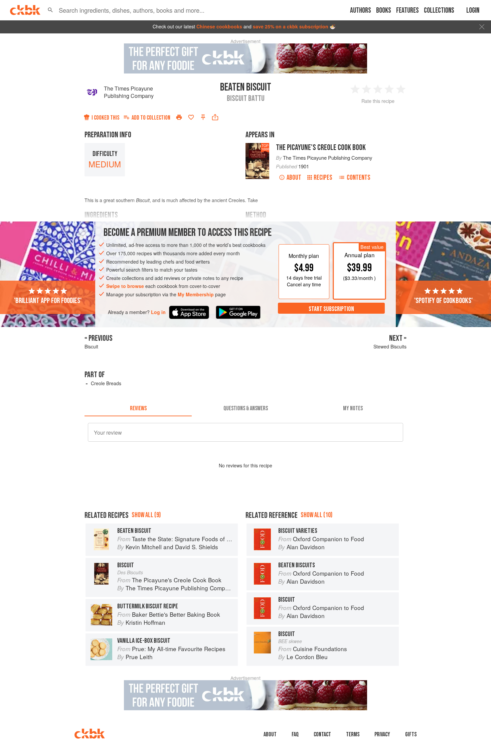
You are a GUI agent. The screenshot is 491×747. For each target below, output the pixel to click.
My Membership (196, 294)
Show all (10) (316, 515)
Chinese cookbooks (219, 26)
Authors (360, 10)
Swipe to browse (125, 286)
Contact (322, 734)
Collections (439, 10)
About (294, 177)
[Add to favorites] (191, 117)
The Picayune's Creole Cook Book (321, 147)
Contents (358, 177)
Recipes (323, 177)
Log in (158, 312)
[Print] (179, 117)
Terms (352, 734)
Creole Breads (106, 383)
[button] (50, 10)
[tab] (138, 408)
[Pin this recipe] (203, 117)
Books (383, 10)
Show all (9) (146, 515)
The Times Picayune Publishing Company (129, 92)
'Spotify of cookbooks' (443, 300)
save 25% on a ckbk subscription (290, 26)
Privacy (382, 734)
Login (472, 10)
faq (295, 734)
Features (407, 10)
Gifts (411, 734)
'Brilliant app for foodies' (47, 300)
